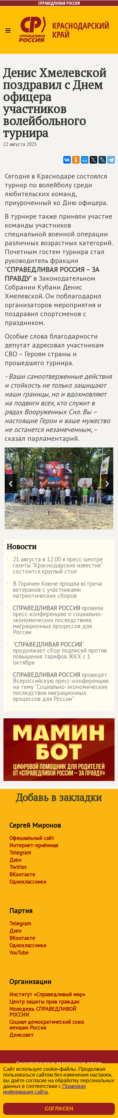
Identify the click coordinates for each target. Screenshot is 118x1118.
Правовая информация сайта (44, 1089)
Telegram (20, 852)
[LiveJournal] (102, 160)
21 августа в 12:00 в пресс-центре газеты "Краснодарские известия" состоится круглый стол (55, 565)
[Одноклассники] (76, 160)
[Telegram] (111, 160)
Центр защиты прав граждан (44, 1001)
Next (107, 483)
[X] (93, 160)
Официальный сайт (31, 838)
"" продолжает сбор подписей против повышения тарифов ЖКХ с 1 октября (57, 653)
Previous (11, 483)
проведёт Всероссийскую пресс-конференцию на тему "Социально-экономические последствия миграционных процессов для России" (58, 687)
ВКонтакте (22, 874)
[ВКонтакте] (67, 160)
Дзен (15, 860)
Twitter (18, 867)
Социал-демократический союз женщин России (46, 1024)
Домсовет (21, 1035)
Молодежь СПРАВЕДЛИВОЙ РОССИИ (42, 1011)
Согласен (59, 1108)
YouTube (19, 952)
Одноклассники (27, 881)
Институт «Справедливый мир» (47, 994)
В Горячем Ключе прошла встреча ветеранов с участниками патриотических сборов (54, 590)
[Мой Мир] (84, 160)
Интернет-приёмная (33, 845)
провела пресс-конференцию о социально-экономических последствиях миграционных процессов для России (55, 620)
